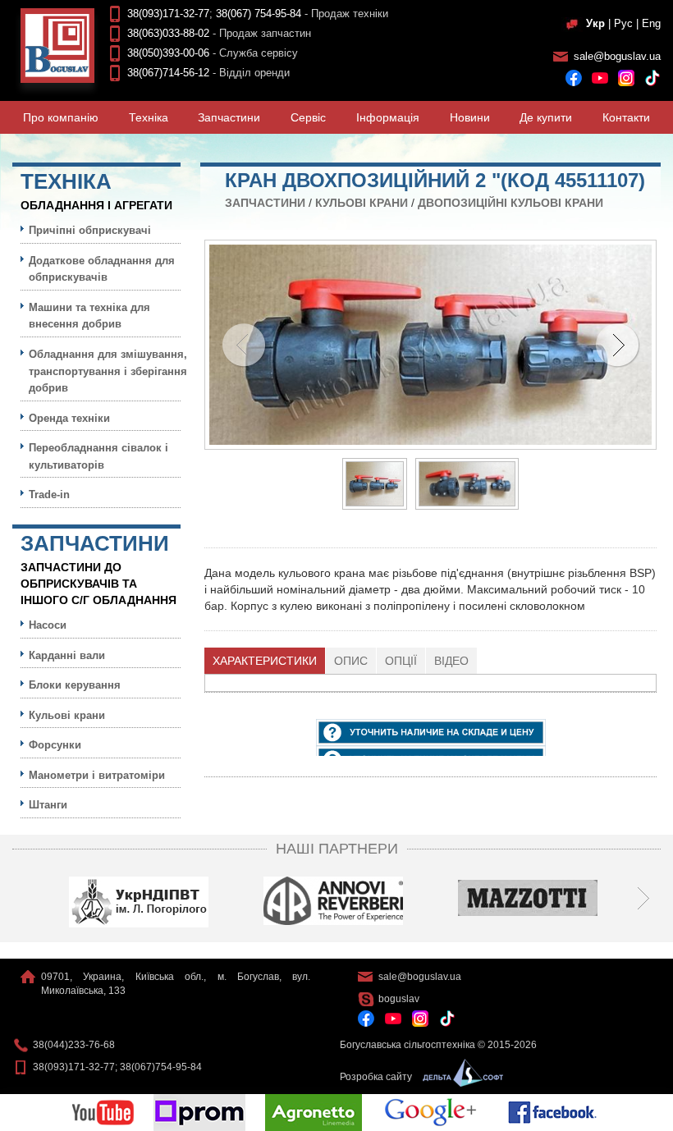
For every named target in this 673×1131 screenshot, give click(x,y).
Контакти (626, 117)
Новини (470, 117)
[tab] (265, 661)
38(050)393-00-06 (168, 53)
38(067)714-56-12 (168, 72)
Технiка (148, 117)
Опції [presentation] (401, 660)
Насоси (47, 625)
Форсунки (55, 745)
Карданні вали (67, 655)
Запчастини (229, 117)
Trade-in (49, 494)
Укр (595, 23)
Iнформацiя (387, 117)
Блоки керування (75, 685)
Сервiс (308, 117)
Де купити (546, 117)
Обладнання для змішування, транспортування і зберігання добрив (108, 371)
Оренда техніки (69, 418)
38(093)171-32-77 (168, 13)
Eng (651, 23)
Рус (623, 23)
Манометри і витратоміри (97, 775)
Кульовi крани (361, 202)
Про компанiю (60, 117)
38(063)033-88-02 (168, 33)
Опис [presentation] (351, 660)
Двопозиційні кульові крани (510, 202)
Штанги (48, 805)
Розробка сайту (377, 1077)
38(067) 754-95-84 (258, 13)
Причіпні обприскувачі (90, 230)
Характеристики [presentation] (265, 660)
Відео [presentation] (451, 660)
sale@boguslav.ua (617, 56)
